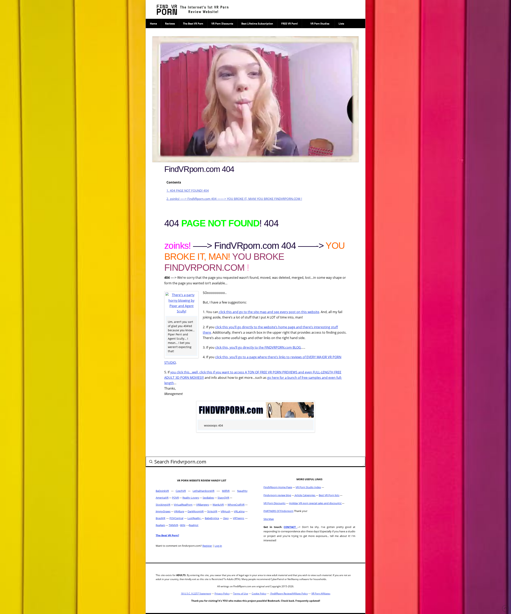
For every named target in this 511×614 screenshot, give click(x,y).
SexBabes (208, 497)
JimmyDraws (163, 511)
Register (207, 546)
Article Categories (305, 495)
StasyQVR (223, 497)
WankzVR (218, 504)
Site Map (268, 519)
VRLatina (239, 511)
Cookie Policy (259, 593)
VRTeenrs (238, 518)
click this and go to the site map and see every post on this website (268, 312)
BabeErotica (212, 518)
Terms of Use (240, 593)
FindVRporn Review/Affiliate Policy (289, 593)
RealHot (193, 525)
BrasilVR (160, 518)
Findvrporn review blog (277, 495)
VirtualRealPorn (183, 504)
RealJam (160, 525)
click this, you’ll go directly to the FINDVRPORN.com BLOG (258, 347)
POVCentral (176, 518)
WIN (182, 525)
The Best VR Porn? (167, 535)
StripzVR (212, 511)
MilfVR (226, 491)
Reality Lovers (190, 497)
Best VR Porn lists (329, 495)
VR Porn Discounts (274, 503)
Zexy (226, 518)
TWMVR (173, 525)
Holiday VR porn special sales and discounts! (315, 503)
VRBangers (202, 504)
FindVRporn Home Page (277, 487)
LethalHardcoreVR (203, 491)
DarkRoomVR (196, 511)
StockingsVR (163, 504)
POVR (175, 497)
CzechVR (181, 491)
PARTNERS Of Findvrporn (278, 511)
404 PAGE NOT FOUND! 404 (187, 190)
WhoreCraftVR (236, 504)
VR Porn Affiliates (320, 593)
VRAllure (179, 511)
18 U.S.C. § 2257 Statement (196, 593)
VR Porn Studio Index (308, 487)
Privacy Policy (222, 593)
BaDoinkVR (162, 491)
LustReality (194, 518)
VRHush (225, 511)
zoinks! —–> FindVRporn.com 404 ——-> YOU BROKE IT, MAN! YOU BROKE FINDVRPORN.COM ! (234, 199)
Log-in (218, 546)
